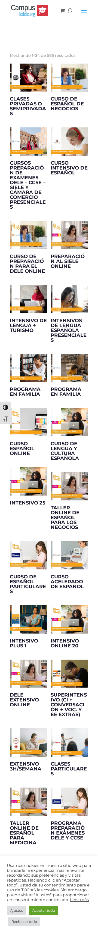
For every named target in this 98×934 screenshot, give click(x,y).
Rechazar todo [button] (24, 921)
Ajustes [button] (16, 910)
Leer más (79, 899)
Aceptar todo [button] (43, 910)
